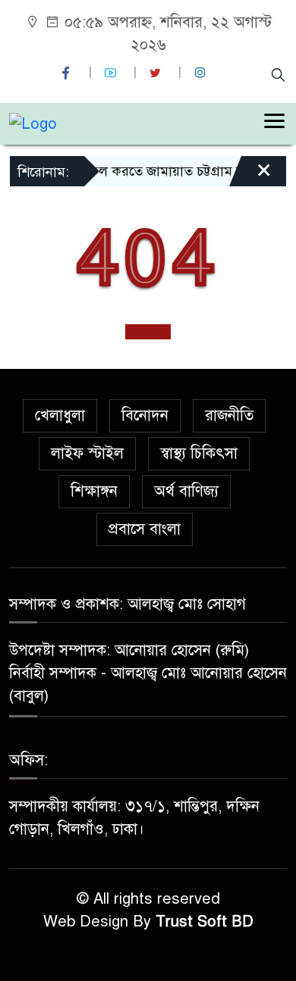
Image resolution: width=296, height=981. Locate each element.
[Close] (250, 176)
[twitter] (157, 73)
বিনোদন (144, 415)
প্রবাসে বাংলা (145, 529)
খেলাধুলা (60, 415)
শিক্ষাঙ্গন (94, 491)
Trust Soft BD (204, 921)
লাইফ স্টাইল (87, 453)
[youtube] (112, 73)
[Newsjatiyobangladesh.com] (33, 123)
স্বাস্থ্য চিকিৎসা (199, 453)
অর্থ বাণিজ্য (186, 491)
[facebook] (67, 73)
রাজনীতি (229, 415)
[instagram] (202, 73)
